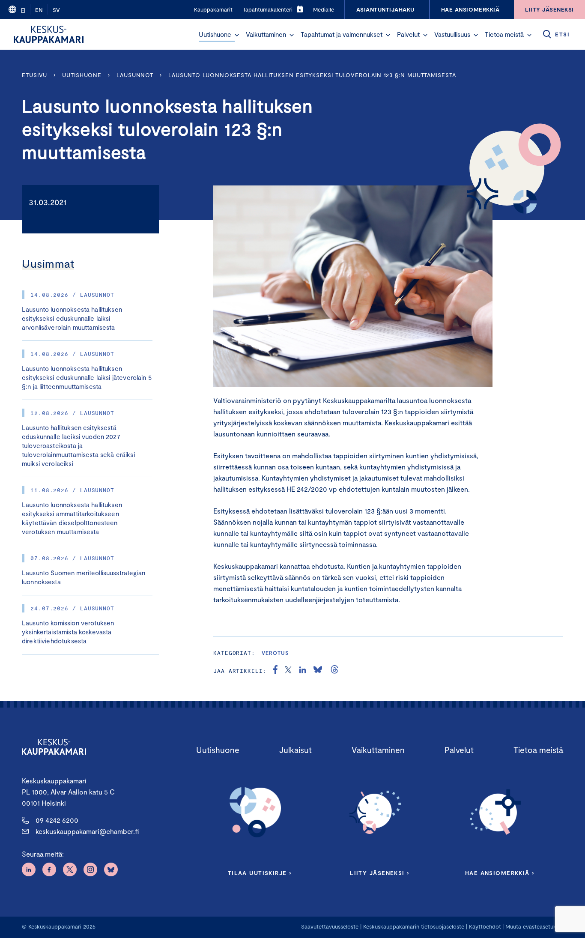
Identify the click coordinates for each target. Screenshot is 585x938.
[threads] (334, 670)
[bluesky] (317, 670)
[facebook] (275, 670)
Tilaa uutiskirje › (260, 872)
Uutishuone (215, 34)
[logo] (49, 34)
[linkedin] (302, 671)
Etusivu (34, 75)
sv (56, 9)
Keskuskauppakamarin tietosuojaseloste (412, 926)
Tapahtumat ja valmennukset (341, 34)
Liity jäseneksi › (379, 872)
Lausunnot (134, 75)
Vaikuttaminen (266, 34)
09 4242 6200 (57, 820)
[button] (237, 35)
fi (23, 9)
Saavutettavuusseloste (329, 926)
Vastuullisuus (452, 34)
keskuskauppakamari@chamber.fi (87, 831)
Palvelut (408, 34)
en (39, 9)
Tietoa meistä (504, 34)
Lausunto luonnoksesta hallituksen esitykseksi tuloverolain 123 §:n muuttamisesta (312, 75)
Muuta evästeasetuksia (534, 926)
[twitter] (288, 671)
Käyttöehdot (485, 926)
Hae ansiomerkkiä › (499, 872)
